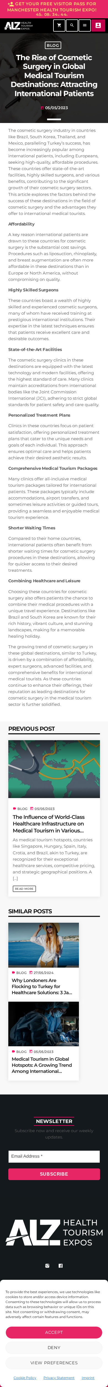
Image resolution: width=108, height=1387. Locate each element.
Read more (24, 889)
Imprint (88, 1378)
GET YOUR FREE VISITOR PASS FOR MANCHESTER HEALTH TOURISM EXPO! (52, 9)
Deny (54, 1347)
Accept (54, 1332)
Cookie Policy (25, 1378)
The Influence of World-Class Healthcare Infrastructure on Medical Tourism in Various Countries (48, 827)
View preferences (54, 1362)
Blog (53, 45)
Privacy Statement (58, 1378)
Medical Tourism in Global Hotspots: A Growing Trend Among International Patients (42, 1068)
